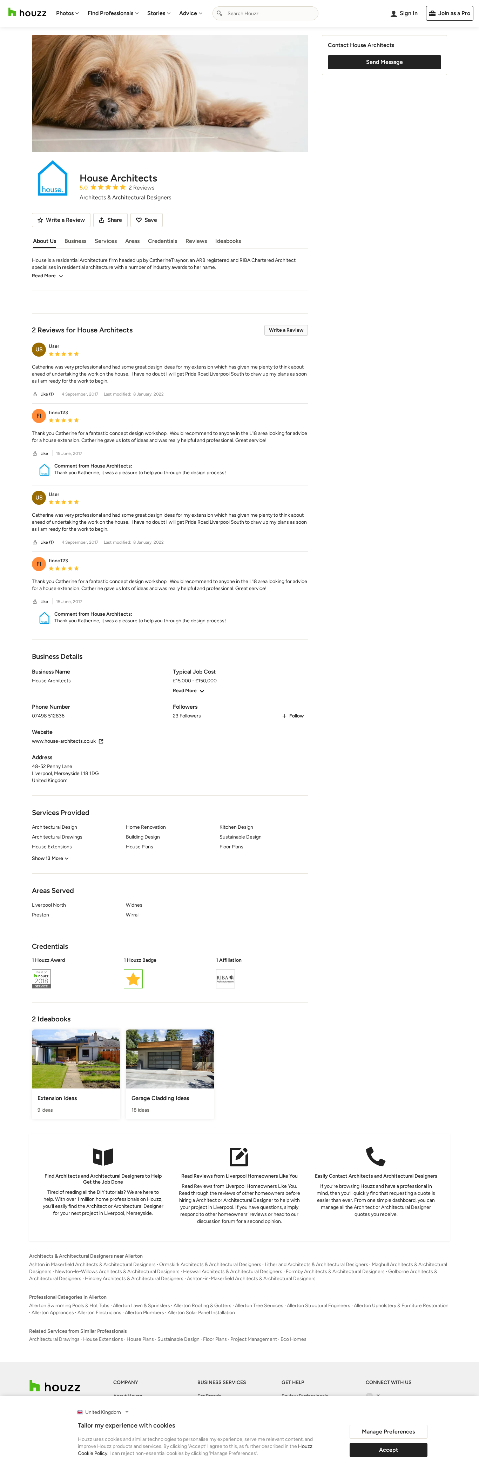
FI (38, 415)
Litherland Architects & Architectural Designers (316, 1264)
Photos (65, 13)
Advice (188, 13)
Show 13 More (47, 858)
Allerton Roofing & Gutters (202, 1306)
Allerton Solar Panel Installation (201, 1313)
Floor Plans (215, 1339)
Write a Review (286, 330)
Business (75, 241)
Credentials (162, 241)
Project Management (253, 1339)
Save (150, 220)
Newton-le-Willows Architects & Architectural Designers (117, 1271)
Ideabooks (228, 241)
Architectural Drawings (54, 1339)
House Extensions (103, 1339)
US (39, 349)
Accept (388, 1449)
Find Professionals (110, 13)
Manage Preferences (388, 1431)
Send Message (384, 62)
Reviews (196, 241)
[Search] (219, 13)
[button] (170, 374)
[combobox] (265, 13)
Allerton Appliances (53, 1313)
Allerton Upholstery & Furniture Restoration (401, 1306)
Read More (44, 276)
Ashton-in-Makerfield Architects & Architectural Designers (251, 1279)
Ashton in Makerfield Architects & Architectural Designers (92, 1264)
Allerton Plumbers (144, 1313)
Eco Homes (293, 1339)
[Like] (35, 394)
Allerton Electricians (99, 1313)
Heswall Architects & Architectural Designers (232, 1271)
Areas (132, 241)
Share (114, 220)
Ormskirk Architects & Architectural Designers (210, 1264)
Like (44, 453)
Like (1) (47, 394)
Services (106, 241)
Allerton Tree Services (259, 1306)
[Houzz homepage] (27, 12)
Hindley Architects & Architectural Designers (134, 1279)
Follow (296, 716)
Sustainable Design (178, 1339)
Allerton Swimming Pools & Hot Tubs (69, 1306)
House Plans (140, 1339)
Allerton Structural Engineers (318, 1306)
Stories (156, 13)
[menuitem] (67, 13)
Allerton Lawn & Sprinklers (141, 1306)
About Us (44, 241)
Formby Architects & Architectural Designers (335, 1271)
